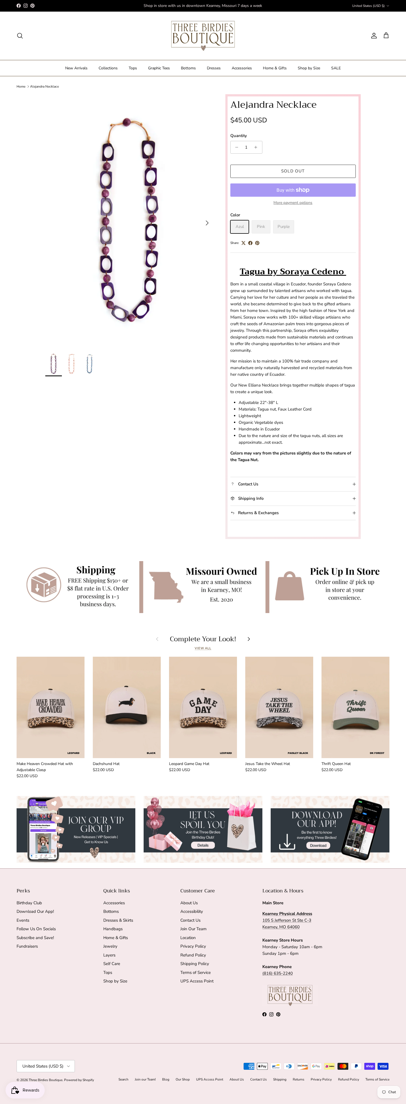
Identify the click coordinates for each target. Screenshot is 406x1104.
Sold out (293, 171)
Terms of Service (195, 972)
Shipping (279, 1079)
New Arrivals (76, 68)
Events (23, 920)
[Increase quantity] (257, 147)
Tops (133, 68)
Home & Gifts (275, 68)
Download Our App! (35, 911)
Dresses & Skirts (118, 920)
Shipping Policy (194, 963)
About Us (189, 903)
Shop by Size (309, 68)
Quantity (238, 135)
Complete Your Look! (203, 639)
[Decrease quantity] (235, 147)
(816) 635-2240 (277, 973)
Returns (298, 1079)
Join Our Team (193, 929)
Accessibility (191, 911)
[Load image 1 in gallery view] (129, 220)
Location (188, 937)
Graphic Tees (159, 68)
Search (123, 1079)
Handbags (113, 929)
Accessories (242, 68)
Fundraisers (27, 946)
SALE (336, 68)
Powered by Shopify (79, 1080)
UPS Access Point (196, 981)
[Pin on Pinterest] (257, 243)
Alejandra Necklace (44, 86)
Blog (165, 1079)
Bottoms (188, 68)
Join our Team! (145, 1079)
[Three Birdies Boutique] (203, 35)
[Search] (20, 35)
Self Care (111, 963)
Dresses (214, 68)
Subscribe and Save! (35, 937)
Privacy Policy (193, 946)
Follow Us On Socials (36, 929)
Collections (108, 68)
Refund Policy (193, 955)
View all (203, 648)
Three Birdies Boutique (45, 1080)
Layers (109, 955)
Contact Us (190, 920)
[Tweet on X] (243, 243)
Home (21, 86)
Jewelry (110, 946)
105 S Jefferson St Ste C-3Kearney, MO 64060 (287, 920)
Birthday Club (29, 903)
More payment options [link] (292, 203)
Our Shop (183, 1079)
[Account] (372, 35)
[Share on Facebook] (250, 243)
